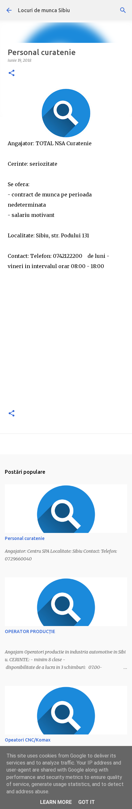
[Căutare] (123, 10)
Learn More (56, 802)
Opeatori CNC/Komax (27, 739)
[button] (11, 73)
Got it (86, 802)
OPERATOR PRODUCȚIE (30, 631)
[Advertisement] (66, 337)
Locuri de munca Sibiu (44, 10)
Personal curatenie (25, 538)
